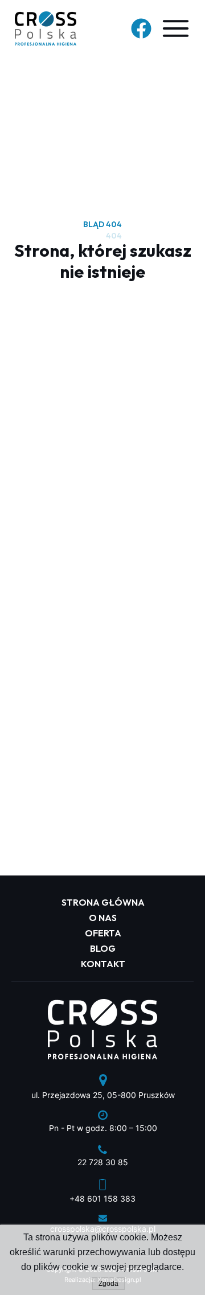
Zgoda (108, 1284)
